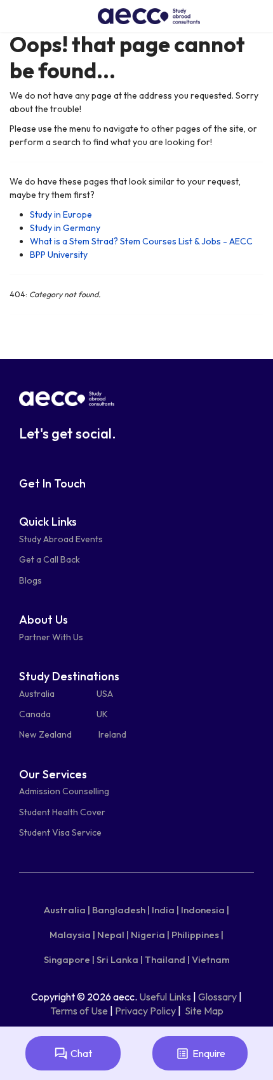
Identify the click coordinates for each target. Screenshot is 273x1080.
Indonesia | (205, 910)
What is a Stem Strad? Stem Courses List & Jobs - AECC (141, 241)
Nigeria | (150, 935)
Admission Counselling (64, 791)
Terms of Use (79, 1010)
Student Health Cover (62, 812)
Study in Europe (61, 214)
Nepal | (113, 935)
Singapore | (69, 959)
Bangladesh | (121, 910)
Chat (81, 1053)
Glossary (217, 996)
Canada (35, 714)
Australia (37, 693)
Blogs (30, 580)
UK (102, 714)
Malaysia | (72, 935)
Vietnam (211, 959)
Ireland (112, 734)
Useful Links (165, 996)
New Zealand (45, 734)
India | (165, 910)
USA (105, 693)
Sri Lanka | (120, 959)
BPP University (59, 254)
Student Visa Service (60, 832)
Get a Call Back (49, 559)
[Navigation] (16, 16)
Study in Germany (65, 228)
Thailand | (167, 959)
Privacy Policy (145, 1010)
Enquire (208, 1053)
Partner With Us (51, 637)
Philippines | (197, 935)
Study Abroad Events (61, 539)
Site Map (204, 1010)
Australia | (67, 910)
